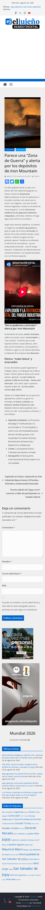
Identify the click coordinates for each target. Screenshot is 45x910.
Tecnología (30, 875)
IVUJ (26, 834)
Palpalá (4, 864)
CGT (22, 816)
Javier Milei (33, 833)
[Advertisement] (22, 55)
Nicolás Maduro (34, 859)
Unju (3, 879)
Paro (20, 864)
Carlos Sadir (14, 815)
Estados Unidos (10, 828)
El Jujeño (37, 176)
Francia (21, 828)
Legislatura (15, 840)
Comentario (8, 527)
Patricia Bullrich (27, 864)
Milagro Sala (27, 850)
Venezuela (10, 879)
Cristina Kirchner (8, 823)
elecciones (35, 824)
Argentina (18, 811)
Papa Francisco (12, 864)
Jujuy (6, 839)
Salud (11, 869)
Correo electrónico (11, 573)
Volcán (18, 879)
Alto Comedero (7, 812)
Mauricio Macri (12, 849)
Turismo (38, 875)
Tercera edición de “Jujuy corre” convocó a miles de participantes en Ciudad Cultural (23, 493)
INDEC (16, 834)
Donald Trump (23, 823)
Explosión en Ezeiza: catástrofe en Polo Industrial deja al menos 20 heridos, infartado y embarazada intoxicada (23, 480)
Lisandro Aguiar (15, 844)
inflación (21, 834)
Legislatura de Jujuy (27, 840)
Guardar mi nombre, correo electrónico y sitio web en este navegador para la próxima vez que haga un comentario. (21, 606)
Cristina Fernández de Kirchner (27, 819)
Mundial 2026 (14, 855)
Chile (26, 816)
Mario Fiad (28, 845)
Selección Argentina (18, 875)
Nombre (7, 561)
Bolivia (26, 812)
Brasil (32, 811)
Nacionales (21, 149)
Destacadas (10, 149)
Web (4, 585)
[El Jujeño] (5, 84)
